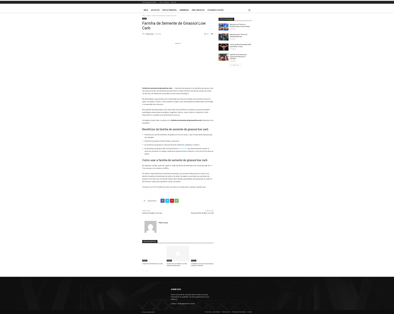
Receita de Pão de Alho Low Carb (202, 213)
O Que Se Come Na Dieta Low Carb (152, 263)
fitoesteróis (183, 148)
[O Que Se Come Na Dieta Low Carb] (153, 253)
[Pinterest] (172, 201)
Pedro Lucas (150, 34)
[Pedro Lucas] (143, 34)
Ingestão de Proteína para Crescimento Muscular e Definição (238, 56)
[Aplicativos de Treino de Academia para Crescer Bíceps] (223, 26)
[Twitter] (167, 201)
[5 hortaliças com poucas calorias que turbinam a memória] (202, 253)
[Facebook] (162, 201)
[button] (249, 10)
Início (143, 16)
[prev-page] (143, 270)
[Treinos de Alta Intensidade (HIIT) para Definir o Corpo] (223, 47)
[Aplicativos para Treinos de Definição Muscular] (223, 37)
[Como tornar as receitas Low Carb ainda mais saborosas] (178, 253)
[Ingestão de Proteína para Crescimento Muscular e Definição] (223, 57)
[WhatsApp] (177, 201)
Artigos (149, 16)
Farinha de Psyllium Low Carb (152, 213)
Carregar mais (234, 65)
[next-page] (146, 270)
